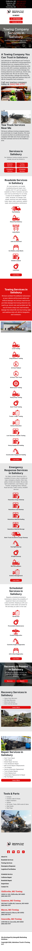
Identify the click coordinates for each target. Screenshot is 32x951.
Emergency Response (8, 866)
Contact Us (4, 887)
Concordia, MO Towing (11, 919)
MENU (16, 15)
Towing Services (22, 165)
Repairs (22, 681)
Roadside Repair (6, 880)
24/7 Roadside (17, 18)
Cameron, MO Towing (11, 900)
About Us (4, 857)
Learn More (16, 275)
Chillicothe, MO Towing (11, 891)
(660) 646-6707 (21, 1)
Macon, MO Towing (10, 910)
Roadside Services (10, 165)
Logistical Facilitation (8, 869)
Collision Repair (6, 877)
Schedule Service (17, 22)
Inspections (5, 883)
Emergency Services (10, 170)
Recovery (10, 681)
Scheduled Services (22, 170)
